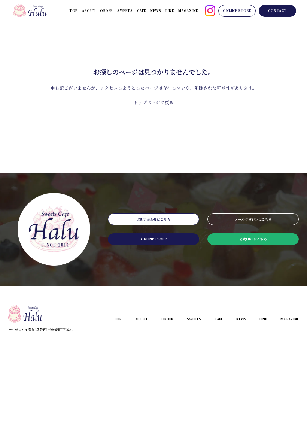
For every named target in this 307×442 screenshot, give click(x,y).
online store (237, 10)
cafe (141, 10)
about (89, 10)
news (155, 10)
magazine (188, 10)
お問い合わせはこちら (153, 219)
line (169, 10)
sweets (125, 10)
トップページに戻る (153, 102)
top (73, 10)
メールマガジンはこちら (253, 219)
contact (277, 10)
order (106, 10)
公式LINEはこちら (253, 239)
